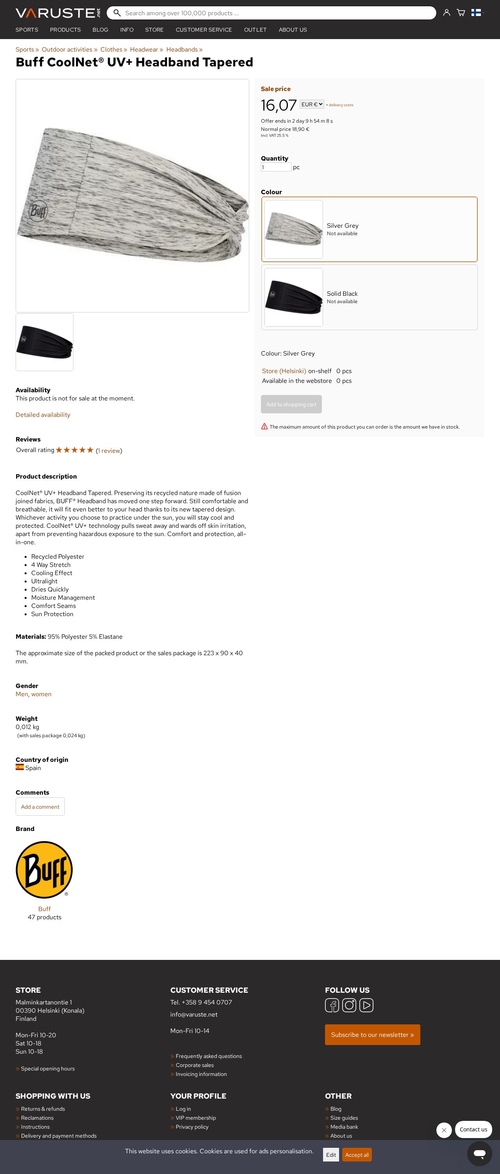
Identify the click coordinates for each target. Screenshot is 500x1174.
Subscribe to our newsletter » (372, 1035)
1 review (109, 451)
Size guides (344, 1117)
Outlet (255, 29)
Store (154, 29)
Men (22, 694)
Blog (335, 1108)
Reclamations (37, 1117)
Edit (331, 1154)
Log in (183, 1108)
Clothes (113, 49)
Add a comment (40, 806)
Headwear (146, 49)
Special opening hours (48, 1068)
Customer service (204, 29)
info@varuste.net (194, 1014)
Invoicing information (201, 1074)
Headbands (184, 49)
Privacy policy (192, 1126)
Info (127, 29)
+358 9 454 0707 (207, 1002)
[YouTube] (366, 1006)
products (65, 29)
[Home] (58, 13)
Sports (27, 29)
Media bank (344, 1126)
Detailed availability (43, 415)
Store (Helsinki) (284, 371)
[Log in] (446, 13)
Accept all (357, 1154)
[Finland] (477, 13)
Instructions (35, 1126)
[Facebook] (332, 1006)
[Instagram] (349, 1006)
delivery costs (341, 104)
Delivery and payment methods (58, 1135)
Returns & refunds (43, 1108)
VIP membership (196, 1117)
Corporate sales (195, 1065)
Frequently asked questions (209, 1056)
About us (293, 29)
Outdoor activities (69, 49)
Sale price (276, 89)
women (41, 694)
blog (100, 29)
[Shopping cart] (461, 13)
